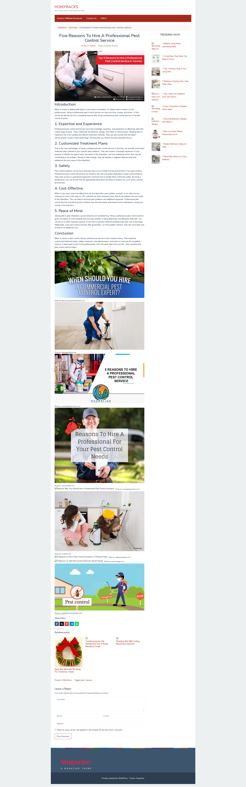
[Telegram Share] (72, 624)
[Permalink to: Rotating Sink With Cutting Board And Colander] (130, 638)
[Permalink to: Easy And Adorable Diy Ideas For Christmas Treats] (69, 652)
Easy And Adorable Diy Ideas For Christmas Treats (68, 670)
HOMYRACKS (66, 6)
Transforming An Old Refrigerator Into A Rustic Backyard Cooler (97, 644)
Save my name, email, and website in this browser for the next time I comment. (90, 729)
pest (83, 680)
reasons (89, 680)
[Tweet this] (62, 624)
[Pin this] (67, 624)
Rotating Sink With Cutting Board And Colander (128, 642)
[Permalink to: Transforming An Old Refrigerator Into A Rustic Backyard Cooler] (100, 638)
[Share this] (57, 624)
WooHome (67, 680)
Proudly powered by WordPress (115, 778)
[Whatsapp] (77, 624)
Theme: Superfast (136, 778)
